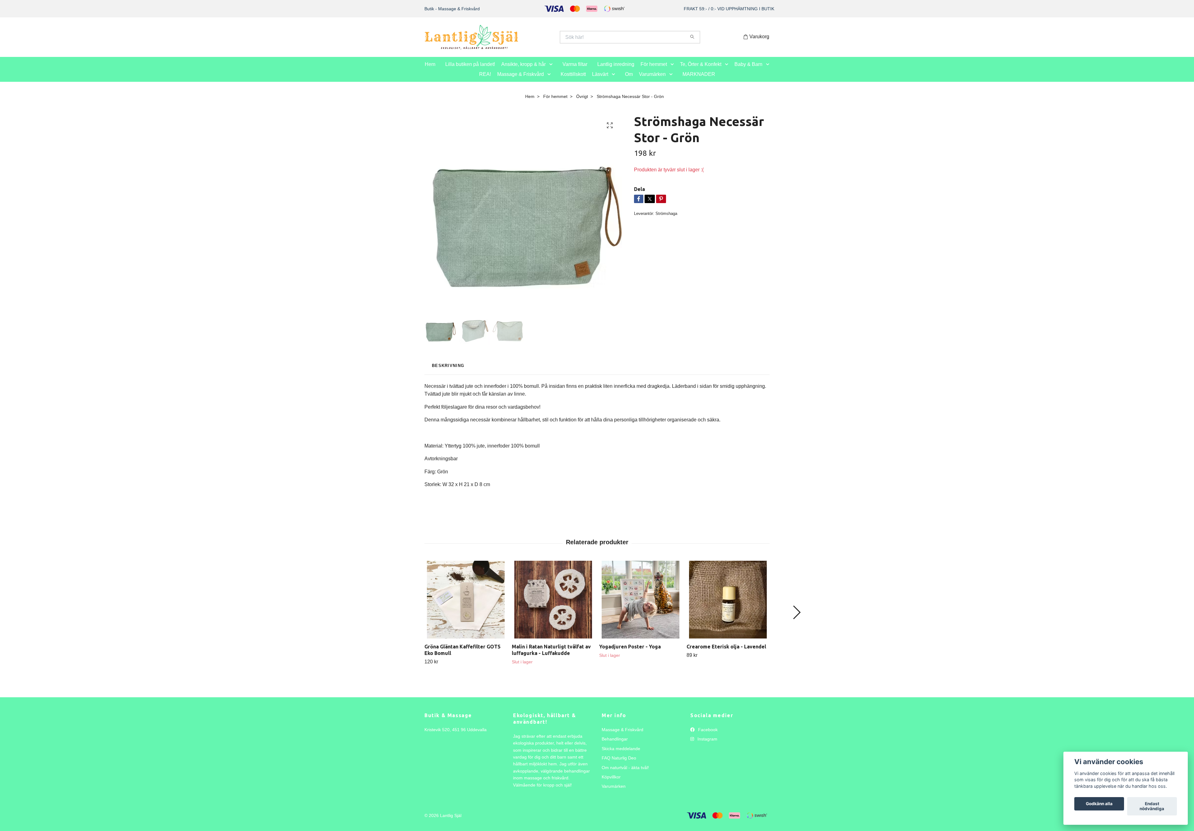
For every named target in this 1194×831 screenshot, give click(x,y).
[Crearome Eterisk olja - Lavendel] (728, 606)
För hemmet (654, 70)
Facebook (707, 736)
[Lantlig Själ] (511, 40)
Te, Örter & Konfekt (700, 70)
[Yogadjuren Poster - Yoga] (640, 606)
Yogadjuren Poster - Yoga (630, 653)
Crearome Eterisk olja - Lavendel (726, 653)
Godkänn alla (1099, 803)
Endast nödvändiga (1152, 806)
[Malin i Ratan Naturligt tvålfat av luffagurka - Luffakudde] (553, 606)
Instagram (706, 745)
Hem (430, 70)
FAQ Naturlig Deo (619, 764)
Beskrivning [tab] (448, 372)
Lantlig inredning (615, 70)
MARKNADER (699, 80)
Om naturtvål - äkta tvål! (625, 774)
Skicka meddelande (621, 755)
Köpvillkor (611, 783)
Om (629, 80)
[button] (552, 71)
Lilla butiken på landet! (470, 70)
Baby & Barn (748, 70)
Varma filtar (574, 70)
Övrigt (582, 102)
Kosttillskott (573, 80)
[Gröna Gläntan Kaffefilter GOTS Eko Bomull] (465, 606)
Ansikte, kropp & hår (523, 70)
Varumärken (652, 80)
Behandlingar (615, 745)
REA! (485, 80)
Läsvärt (600, 80)
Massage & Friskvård (520, 80)
